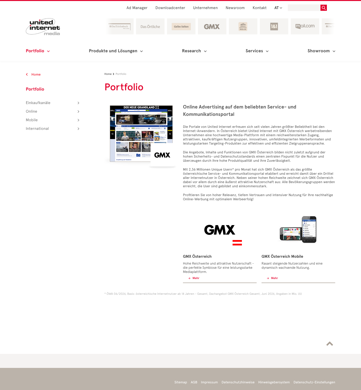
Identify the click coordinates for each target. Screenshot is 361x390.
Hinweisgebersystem (274, 382)
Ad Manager (137, 8)
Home (35, 74)
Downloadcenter (170, 8)
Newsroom (235, 8)
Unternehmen (205, 8)
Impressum (209, 382)
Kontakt (260, 8)
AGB (194, 382)
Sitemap (180, 382)
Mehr (195, 278)
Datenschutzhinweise (238, 382)
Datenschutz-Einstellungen (314, 382)
